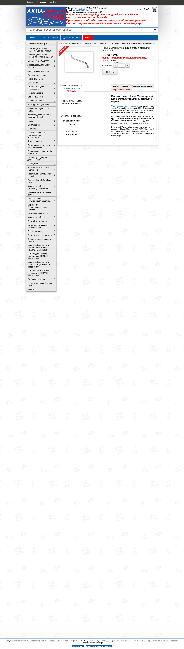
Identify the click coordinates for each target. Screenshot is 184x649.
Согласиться (78, 646)
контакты (145, 123)
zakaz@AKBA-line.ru (82, 10)
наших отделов (71, 88)
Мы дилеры (41, 2)
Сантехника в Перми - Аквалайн (125, 106)
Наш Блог (53, 2)
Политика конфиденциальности (98, 646)
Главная (30, 2)
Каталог (62, 43)
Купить (110, 72)
